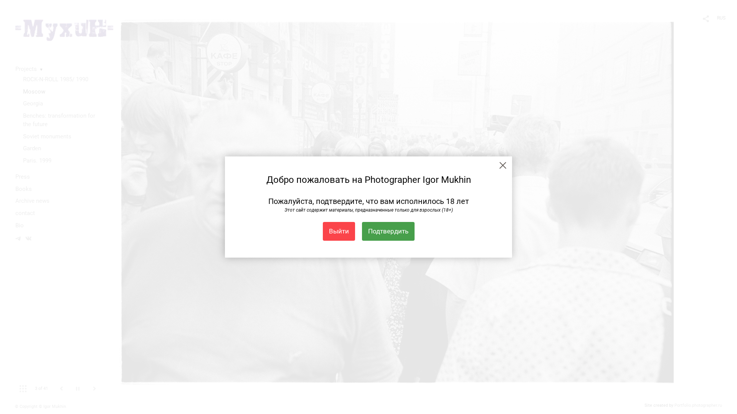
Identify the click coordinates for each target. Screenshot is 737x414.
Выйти (339, 231)
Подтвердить (388, 231)
